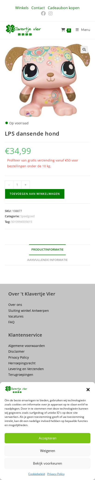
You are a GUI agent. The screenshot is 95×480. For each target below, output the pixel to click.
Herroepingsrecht (22, 363)
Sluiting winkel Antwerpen (28, 310)
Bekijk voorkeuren (47, 463)
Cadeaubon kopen (64, 7)
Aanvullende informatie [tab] (47, 260)
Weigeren (47, 450)
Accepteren (47, 438)
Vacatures (16, 316)
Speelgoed (27, 216)
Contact (38, 7)
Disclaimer (16, 351)
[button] (88, 389)
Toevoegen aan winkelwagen (35, 194)
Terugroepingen (20, 374)
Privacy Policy (56, 474)
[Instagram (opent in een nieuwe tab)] (50, 13)
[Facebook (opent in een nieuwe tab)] (44, 13)
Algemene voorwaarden (26, 345)
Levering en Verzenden (26, 369)
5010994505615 (21, 222)
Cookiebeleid (36, 474)
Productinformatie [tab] (47, 249)
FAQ (11, 322)
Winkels (22, 7)
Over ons (15, 304)
